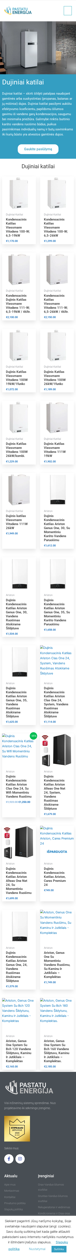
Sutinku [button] (59, 1249)
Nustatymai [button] (37, 1249)
